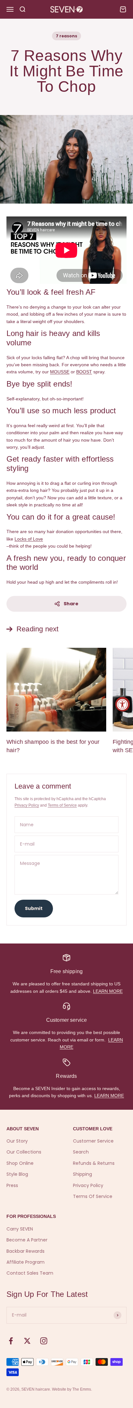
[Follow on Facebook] (10, 1340)
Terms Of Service (92, 1196)
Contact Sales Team (29, 1273)
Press (12, 1185)
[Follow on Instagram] (43, 1340)
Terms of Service (62, 805)
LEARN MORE (108, 991)
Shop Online (20, 1163)
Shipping (82, 1174)
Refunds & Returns (94, 1163)
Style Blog (17, 1174)
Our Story (17, 1141)
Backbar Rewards (25, 1251)
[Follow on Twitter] (27, 1340)
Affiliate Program (25, 1262)
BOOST (84, 371)
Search (81, 1152)
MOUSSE (59, 371)
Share (71, 603)
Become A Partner (26, 1240)
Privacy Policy (27, 805)
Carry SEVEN (19, 1229)
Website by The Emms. (72, 1389)
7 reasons (66, 36)
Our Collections (23, 1152)
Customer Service (93, 1141)
